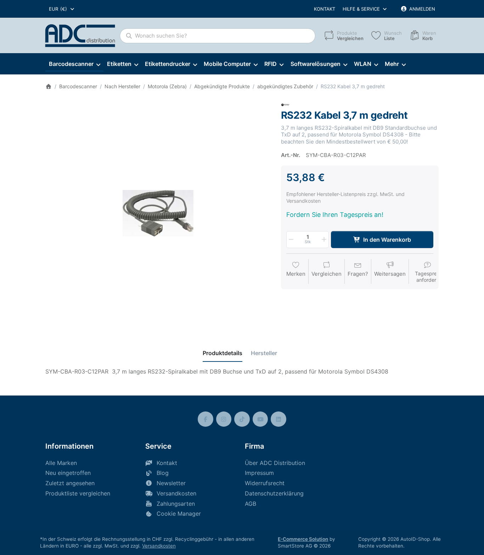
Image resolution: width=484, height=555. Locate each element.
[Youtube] (260, 419)
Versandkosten (159, 546)
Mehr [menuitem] (392, 63)
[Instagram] (224, 419)
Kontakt (324, 9)
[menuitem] (74, 64)
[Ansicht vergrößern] (157, 213)
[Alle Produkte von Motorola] (285, 104)
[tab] (222, 353)
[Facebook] (205, 419)
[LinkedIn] (278, 419)
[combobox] (62, 9)
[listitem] (157, 213)
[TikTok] (242, 419)
